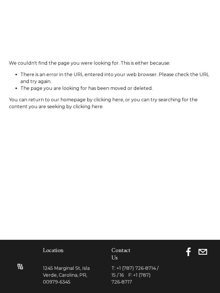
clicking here (108, 99)
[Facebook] (188, 251)
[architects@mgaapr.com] (202, 251)
